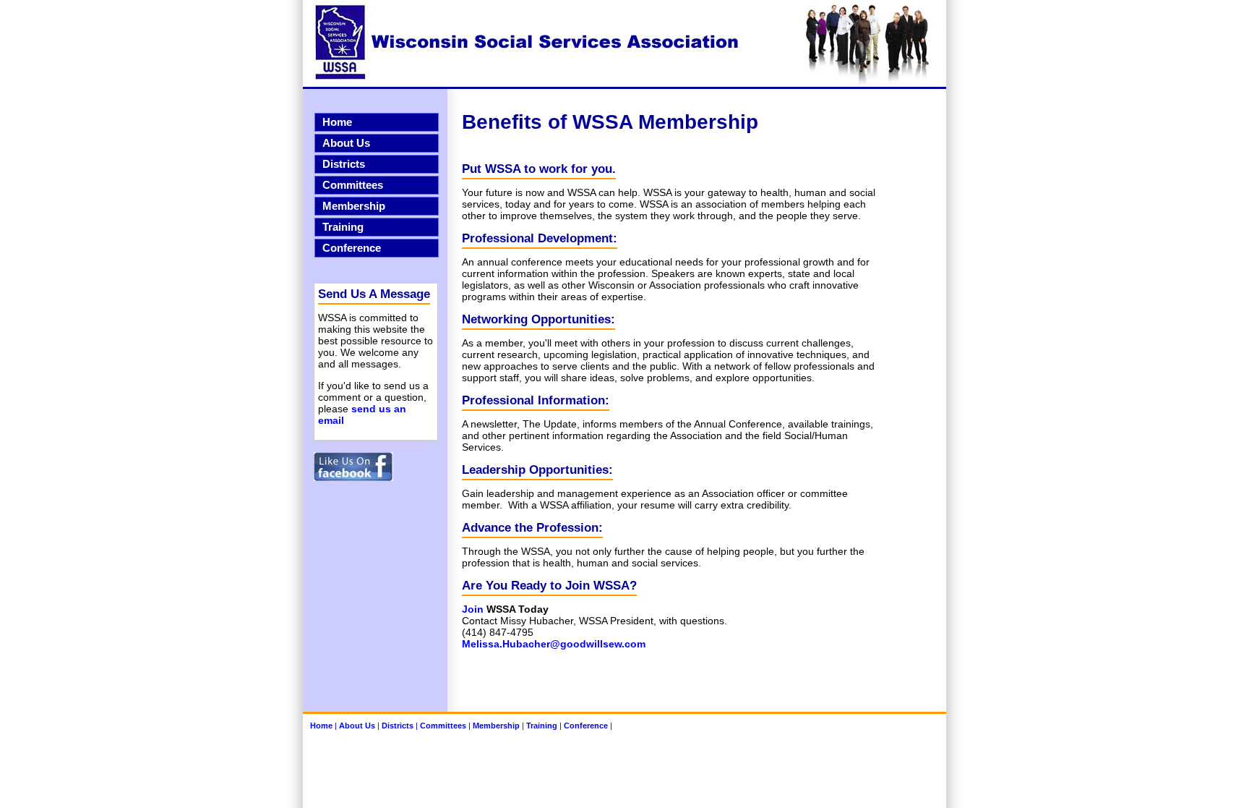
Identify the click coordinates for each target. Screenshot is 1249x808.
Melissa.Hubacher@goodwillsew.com (553, 644)
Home (337, 122)
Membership (353, 206)
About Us (346, 143)
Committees (352, 185)
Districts (343, 164)
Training (343, 227)
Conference (351, 248)
